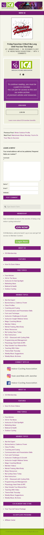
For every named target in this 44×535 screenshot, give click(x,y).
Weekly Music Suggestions (20, 51)
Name (5, 184)
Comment (6, 158)
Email (5, 188)
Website (5, 192)
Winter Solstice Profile (22, 133)
